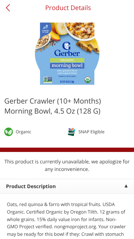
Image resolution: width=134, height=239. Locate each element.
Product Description (31, 186)
